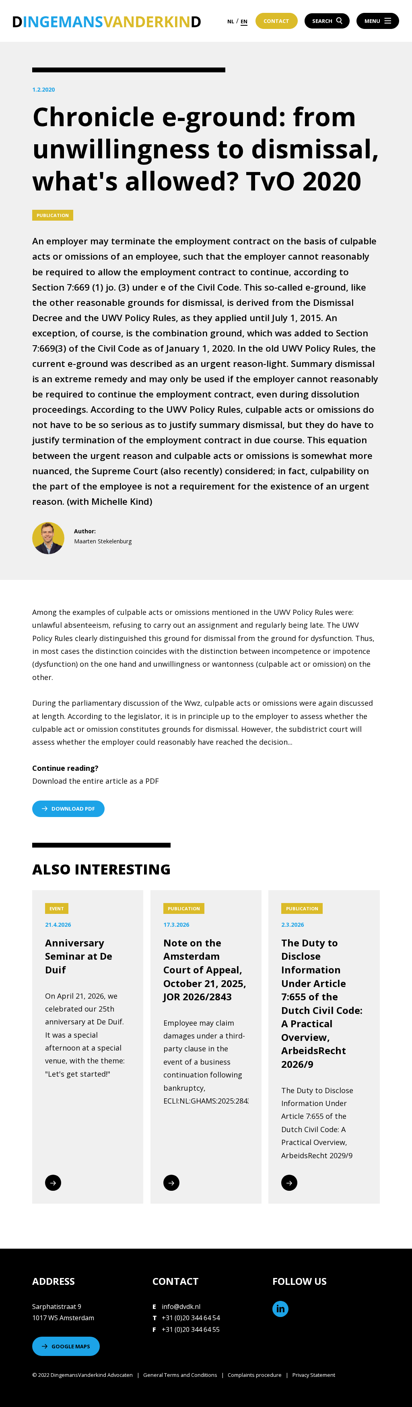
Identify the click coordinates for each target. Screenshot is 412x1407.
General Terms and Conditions (180, 1374)
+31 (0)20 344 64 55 (191, 1329)
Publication (53, 215)
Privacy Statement (314, 1374)
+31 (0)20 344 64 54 (191, 1317)
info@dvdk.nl (181, 1306)
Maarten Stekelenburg (103, 541)
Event (56, 908)
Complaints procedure (255, 1374)
